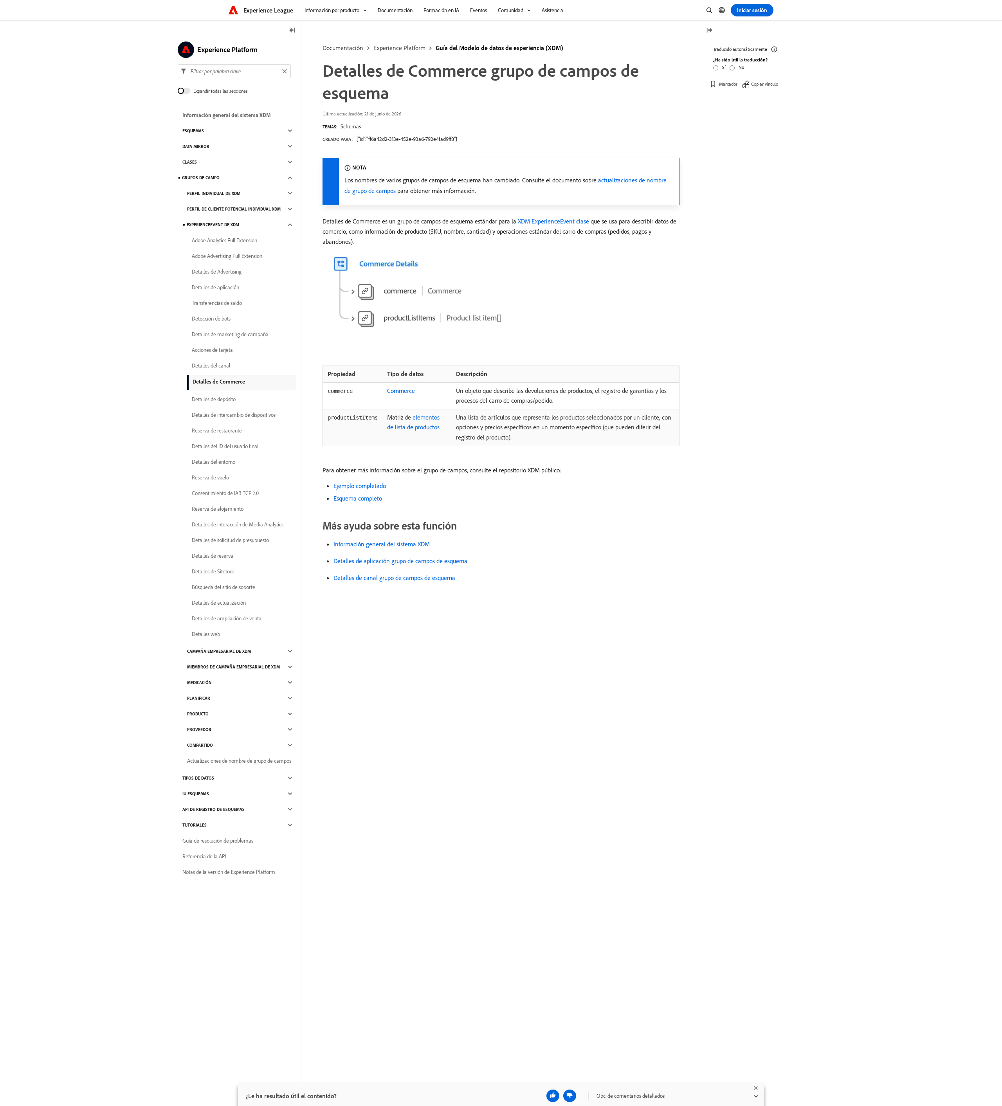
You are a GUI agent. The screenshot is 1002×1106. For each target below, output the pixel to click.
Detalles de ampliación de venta (226, 618)
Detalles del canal (211, 365)
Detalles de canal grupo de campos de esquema (394, 578)
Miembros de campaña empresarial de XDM (233, 667)
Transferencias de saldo (217, 302)
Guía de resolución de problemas (217, 840)
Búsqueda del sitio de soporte (223, 587)
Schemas (351, 126)
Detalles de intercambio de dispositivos (234, 414)
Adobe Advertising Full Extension (227, 255)
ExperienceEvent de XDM (213, 224)
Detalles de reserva (212, 555)
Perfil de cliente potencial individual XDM (234, 209)
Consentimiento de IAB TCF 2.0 (225, 493)
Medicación (199, 682)
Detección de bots (211, 318)
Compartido (200, 745)
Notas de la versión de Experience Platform (228, 871)
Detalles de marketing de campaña (230, 334)
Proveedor (199, 729)
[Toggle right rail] (709, 30)
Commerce (401, 390)
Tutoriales (194, 825)
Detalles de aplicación (215, 287)
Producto (198, 714)
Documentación (343, 48)
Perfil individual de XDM (213, 193)
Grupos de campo (201, 177)
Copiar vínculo (764, 84)
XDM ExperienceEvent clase (553, 221)
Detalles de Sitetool (213, 571)
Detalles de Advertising (216, 271)
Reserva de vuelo (210, 477)
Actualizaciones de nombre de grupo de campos (239, 760)
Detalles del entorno (213, 461)
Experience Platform (399, 48)
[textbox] (234, 71)
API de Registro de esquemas (213, 809)
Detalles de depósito (214, 399)
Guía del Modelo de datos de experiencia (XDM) (499, 48)
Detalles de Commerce (219, 381)
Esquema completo (357, 498)
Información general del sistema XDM (381, 544)
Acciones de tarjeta (212, 349)
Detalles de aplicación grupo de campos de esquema (400, 561)
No (741, 67)
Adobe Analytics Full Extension (224, 240)
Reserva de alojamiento (217, 508)
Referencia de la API (204, 856)
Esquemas (193, 130)
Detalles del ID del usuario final (225, 446)
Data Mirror (195, 146)
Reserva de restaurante (217, 430)
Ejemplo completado (359, 486)
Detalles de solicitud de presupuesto (230, 540)
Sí (724, 67)
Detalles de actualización (219, 602)
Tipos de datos (198, 778)
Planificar (198, 698)
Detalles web (206, 634)
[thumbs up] (552, 1096)
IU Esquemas (195, 793)
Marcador (728, 84)
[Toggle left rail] (292, 30)
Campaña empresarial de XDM (219, 651)
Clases (189, 162)
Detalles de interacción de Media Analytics (237, 524)
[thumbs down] (569, 1096)
